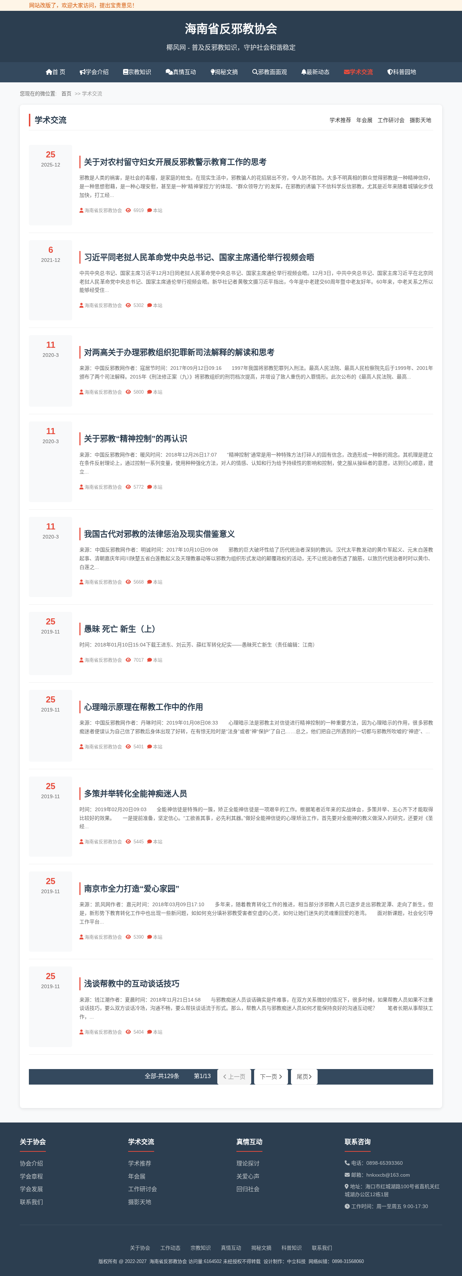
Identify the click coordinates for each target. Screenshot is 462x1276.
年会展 (364, 120)
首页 (66, 93)
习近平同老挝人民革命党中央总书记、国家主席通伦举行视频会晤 (199, 257)
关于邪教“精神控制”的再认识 (135, 438)
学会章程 (31, 1176)
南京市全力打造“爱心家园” (131, 888)
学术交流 (361, 72)
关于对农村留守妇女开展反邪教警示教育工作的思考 (175, 161)
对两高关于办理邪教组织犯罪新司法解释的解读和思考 (179, 352)
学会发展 (31, 1189)
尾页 (302, 1077)
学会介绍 (97, 72)
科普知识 (292, 1248)
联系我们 (31, 1202)
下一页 (269, 1077)
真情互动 (184, 72)
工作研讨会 (391, 120)
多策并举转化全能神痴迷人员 (135, 793)
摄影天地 (420, 120)
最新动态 (318, 72)
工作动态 (170, 1248)
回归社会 (248, 1189)
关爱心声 (248, 1176)
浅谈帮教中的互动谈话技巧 (131, 983)
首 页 (58, 72)
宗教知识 (139, 72)
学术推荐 (340, 120)
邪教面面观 (272, 72)
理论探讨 (248, 1163)
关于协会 (140, 1248)
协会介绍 (31, 1163)
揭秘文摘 (226, 72)
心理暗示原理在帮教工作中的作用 (143, 706)
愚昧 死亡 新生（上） (122, 628)
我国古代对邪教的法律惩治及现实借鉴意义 (159, 533)
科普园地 (404, 72)
